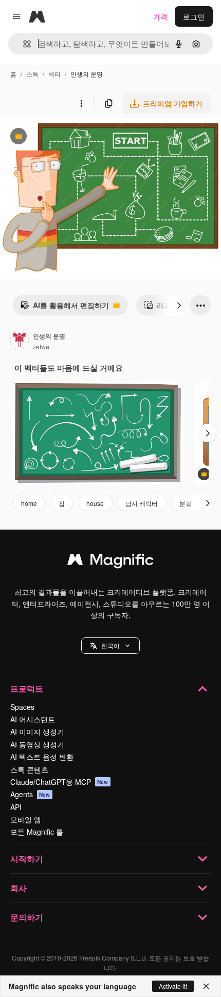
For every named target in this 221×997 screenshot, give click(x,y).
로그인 (194, 16)
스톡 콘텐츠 (29, 769)
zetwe (41, 346)
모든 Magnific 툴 (36, 831)
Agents (30, 794)
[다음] (179, 305)
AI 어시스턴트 (32, 719)
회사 (18, 888)
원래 (59, 137)
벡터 (54, 73)
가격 (160, 16)
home (29, 503)
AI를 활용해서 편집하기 (64, 307)
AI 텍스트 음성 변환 (41, 756)
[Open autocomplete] (23, 44)
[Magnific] (110, 562)
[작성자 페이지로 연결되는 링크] (19, 341)
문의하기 (26, 917)
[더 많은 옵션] (81, 103)
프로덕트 (26, 688)
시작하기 (26, 858)
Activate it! (173, 986)
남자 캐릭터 (141, 503)
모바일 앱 (25, 819)
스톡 (32, 73)
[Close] (206, 986)
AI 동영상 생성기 (37, 744)
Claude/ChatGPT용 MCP (59, 782)
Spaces (22, 707)
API (16, 807)
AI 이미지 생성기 (37, 731)
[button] (110, 645)
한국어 (110, 645)
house (95, 503)
